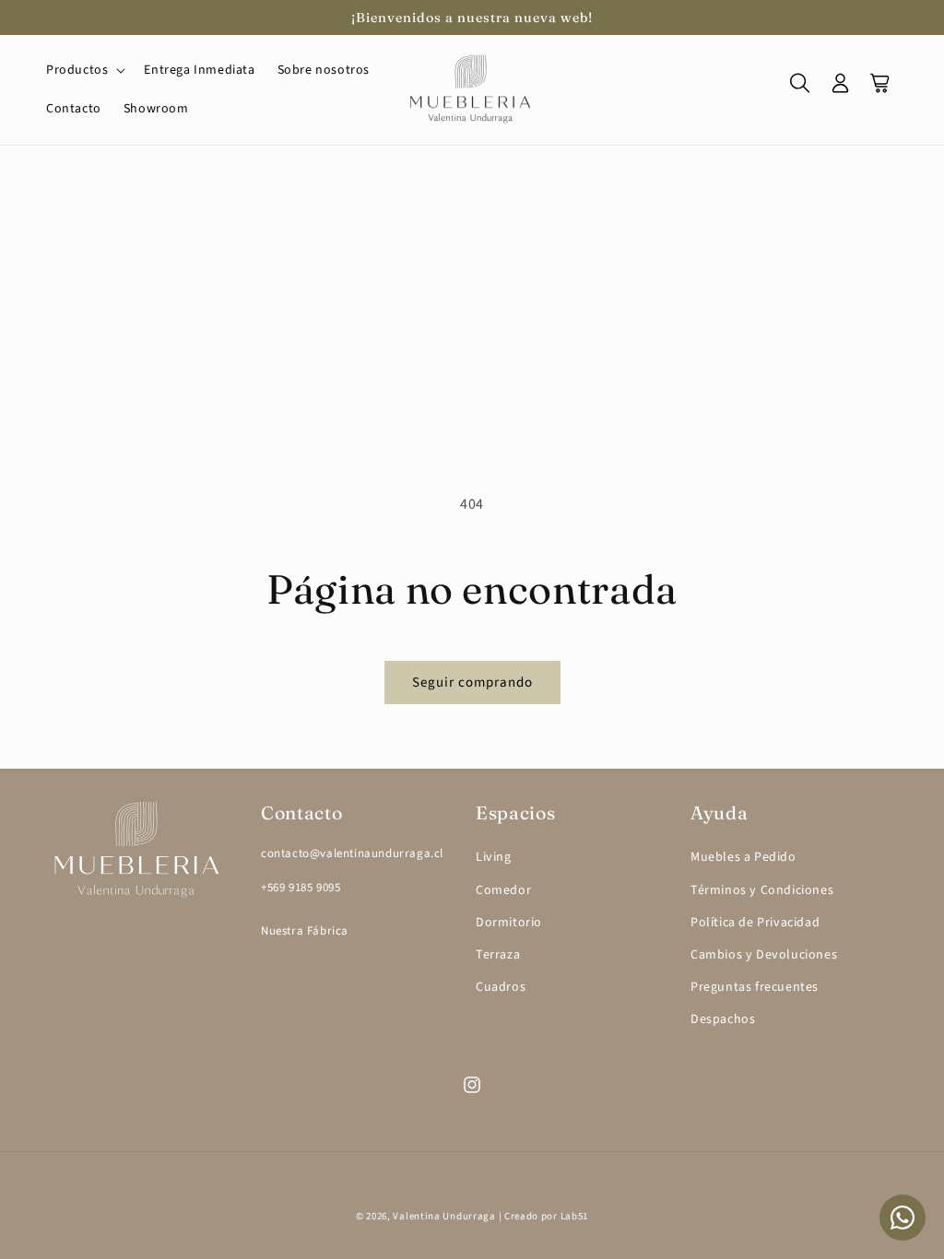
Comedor (503, 890)
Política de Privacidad (755, 922)
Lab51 (574, 1216)
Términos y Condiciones (761, 890)
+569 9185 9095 (300, 887)
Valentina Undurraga (444, 1216)
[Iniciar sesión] (840, 89)
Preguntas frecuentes (754, 987)
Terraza (498, 955)
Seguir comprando (472, 682)
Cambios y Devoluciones (763, 955)
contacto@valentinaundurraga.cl (352, 853)
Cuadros (500, 987)
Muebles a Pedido (743, 857)
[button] (84, 70)
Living (494, 857)
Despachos (722, 1019)
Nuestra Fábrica (304, 931)
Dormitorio (509, 922)
